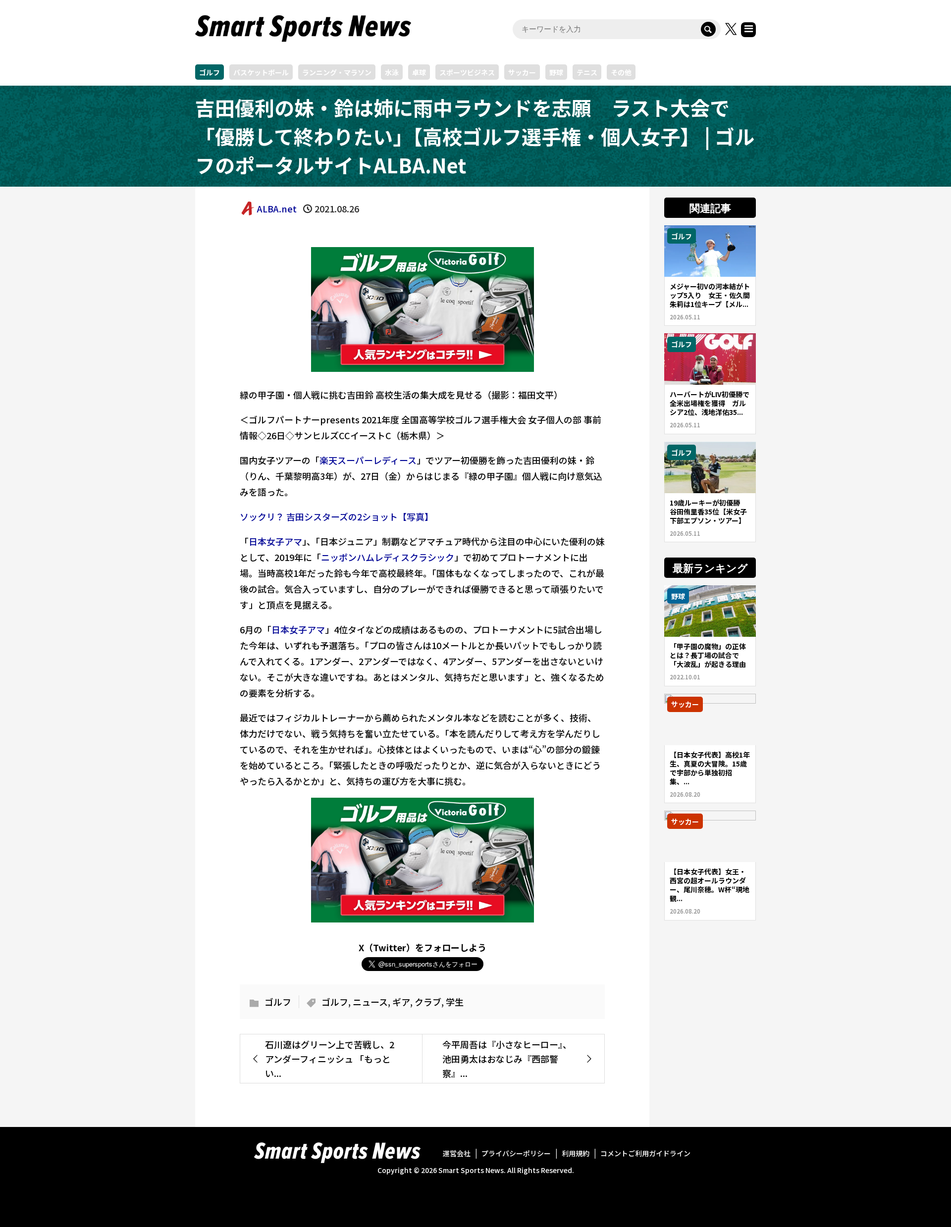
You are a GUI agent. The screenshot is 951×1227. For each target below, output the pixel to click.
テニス (587, 72)
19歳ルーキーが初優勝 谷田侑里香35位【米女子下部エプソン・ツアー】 (708, 511)
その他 (621, 72)
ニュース (370, 1001)
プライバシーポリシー (516, 1153)
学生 (455, 1001)
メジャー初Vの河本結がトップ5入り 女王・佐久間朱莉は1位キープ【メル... (710, 295)
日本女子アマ (275, 541)
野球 (556, 72)
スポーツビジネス (467, 72)
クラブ (428, 1001)
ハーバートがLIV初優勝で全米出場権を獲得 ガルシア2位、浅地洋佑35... (709, 403)
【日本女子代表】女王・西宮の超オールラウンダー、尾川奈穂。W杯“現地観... (709, 885)
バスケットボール (261, 72)
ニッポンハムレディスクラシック (387, 557)
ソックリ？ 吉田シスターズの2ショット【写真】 (336, 516)
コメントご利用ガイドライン (645, 1153)
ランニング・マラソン (336, 72)
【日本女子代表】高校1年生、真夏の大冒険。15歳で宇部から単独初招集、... (710, 768)
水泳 (392, 72)
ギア (401, 1001)
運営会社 (457, 1153)
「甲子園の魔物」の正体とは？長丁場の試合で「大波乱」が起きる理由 (708, 655)
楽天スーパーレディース (368, 460)
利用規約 (575, 1153)
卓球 (419, 72)
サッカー (522, 72)
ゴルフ (209, 72)
